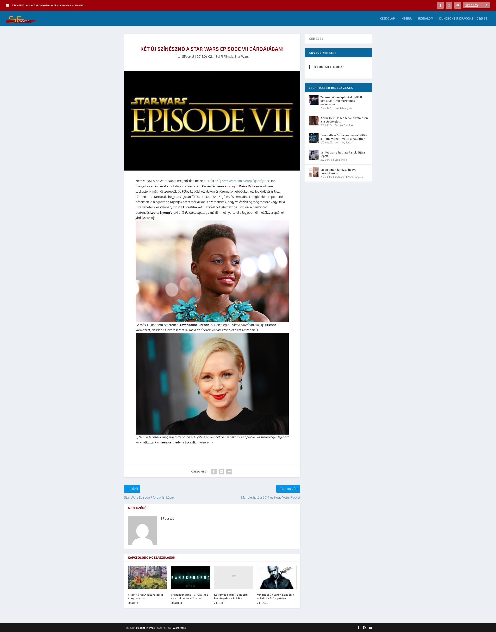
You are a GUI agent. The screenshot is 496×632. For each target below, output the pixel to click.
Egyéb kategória (343, 108)
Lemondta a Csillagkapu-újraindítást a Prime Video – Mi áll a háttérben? (344, 137)
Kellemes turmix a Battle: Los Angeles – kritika (231, 596)
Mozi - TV (339, 142)
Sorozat (339, 125)
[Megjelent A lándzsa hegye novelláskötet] (314, 172)
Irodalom (425, 18)
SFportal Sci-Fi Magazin (329, 66)
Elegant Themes (145, 627)
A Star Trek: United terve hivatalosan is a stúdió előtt (344, 119)
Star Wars (241, 56)
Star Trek (348, 125)
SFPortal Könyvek (354, 177)
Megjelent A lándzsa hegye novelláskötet (338, 171)
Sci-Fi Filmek (224, 56)
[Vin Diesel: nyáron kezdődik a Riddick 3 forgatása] (276, 577)
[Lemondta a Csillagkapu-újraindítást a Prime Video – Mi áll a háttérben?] (314, 138)
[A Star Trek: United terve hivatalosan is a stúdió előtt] (314, 120)
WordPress (179, 627)
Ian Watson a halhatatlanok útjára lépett (342, 154)
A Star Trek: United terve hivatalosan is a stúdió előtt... (56, 5)
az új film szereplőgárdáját (240, 181)
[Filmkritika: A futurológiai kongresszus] (147, 577)
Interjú (406, 18)
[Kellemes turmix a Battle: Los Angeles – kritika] (233, 577)
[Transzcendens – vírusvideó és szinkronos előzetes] (190, 577)
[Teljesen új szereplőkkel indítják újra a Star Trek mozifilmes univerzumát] (314, 100)
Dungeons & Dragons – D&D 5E (463, 18)
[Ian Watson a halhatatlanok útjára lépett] (314, 155)
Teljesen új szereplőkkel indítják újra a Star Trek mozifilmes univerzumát (341, 101)
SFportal (188, 56)
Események (341, 159)
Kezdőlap (387, 18)
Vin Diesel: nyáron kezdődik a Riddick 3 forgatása (275, 596)
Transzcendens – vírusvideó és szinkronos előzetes (189, 596)
